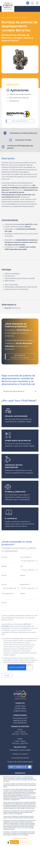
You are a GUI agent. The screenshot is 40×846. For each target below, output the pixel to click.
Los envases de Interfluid (20, 758)
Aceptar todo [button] (14, 842)
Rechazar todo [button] (26, 842)
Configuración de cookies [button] (20, 838)
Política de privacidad (22, 828)
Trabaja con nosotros (20, 754)
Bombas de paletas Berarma (13, 391)
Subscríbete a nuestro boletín (20, 750)
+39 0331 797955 (20, 708)
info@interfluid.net (20, 711)
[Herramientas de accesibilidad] (8, 842)
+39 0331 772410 (20, 706)
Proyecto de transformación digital (20, 762)
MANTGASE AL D (17, 767)
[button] (37, 3)
